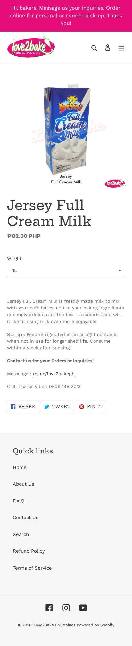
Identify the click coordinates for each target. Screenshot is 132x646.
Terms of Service (32, 568)
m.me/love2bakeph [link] (54, 373)
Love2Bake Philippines (54, 625)
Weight (14, 258)
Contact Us (25, 517)
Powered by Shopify (95, 625)
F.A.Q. (19, 501)
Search (21, 534)
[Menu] (121, 47)
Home (20, 467)
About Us (23, 484)
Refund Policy (29, 551)
